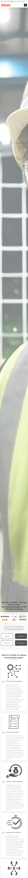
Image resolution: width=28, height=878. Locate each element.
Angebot (7, 636)
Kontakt (21, 636)
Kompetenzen (21, 643)
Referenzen (7, 643)
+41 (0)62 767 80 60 (6, 1)
